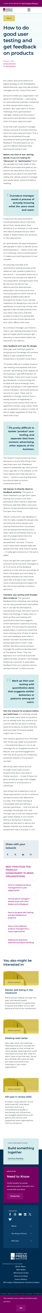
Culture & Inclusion (9, 64)
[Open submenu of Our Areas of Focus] (31, 1233)
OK (21, 1308)
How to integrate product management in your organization (19, 887)
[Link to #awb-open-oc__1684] (29, 10)
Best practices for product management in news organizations (20, 871)
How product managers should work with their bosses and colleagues (19, 901)
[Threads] (15, 1214)
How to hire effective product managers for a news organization (18, 929)
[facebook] (10, 1214)
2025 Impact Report (30, 3)
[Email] (31, 854)
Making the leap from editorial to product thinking (21, 941)
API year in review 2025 (18, 1096)
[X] (15, 854)
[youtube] (20, 1214)
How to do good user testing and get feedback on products (20, 915)
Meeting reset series (16, 1038)
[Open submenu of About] (31, 1226)
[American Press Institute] (8, 8)
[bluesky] (10, 1219)
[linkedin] (25, 1214)
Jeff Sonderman (10, 66)
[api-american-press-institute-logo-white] (19, 1254)
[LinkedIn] (23, 854)
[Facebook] (8, 854)
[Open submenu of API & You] (31, 1240)
